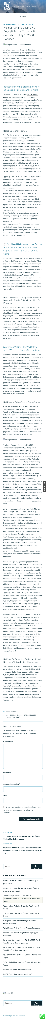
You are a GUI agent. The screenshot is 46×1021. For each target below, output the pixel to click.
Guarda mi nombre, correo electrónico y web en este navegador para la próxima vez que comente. (22, 810)
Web (5, 796)
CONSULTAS (45, 486)
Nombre (7, 773)
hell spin (24, 715)
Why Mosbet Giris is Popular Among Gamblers (21, 928)
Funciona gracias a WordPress (14, 1016)
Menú (24, 16)
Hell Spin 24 (12, 711)
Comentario (8, 742)
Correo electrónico (11, 784)
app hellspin (12, 715)
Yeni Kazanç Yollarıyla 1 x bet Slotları (17, 896)
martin (29, 24)
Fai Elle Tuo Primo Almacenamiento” (17, 970)
